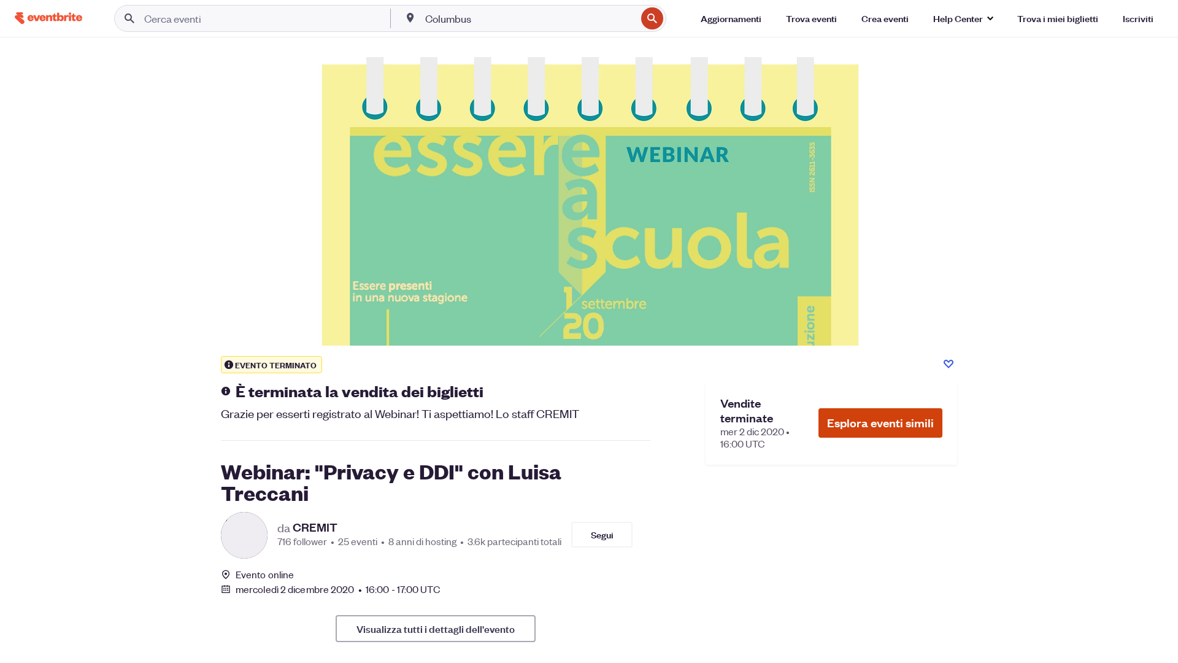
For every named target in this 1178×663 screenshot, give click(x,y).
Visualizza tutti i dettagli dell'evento (435, 628)
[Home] (48, 18)
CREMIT (315, 527)
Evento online (265, 574)
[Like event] (948, 364)
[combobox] (529, 18)
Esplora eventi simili (880, 422)
